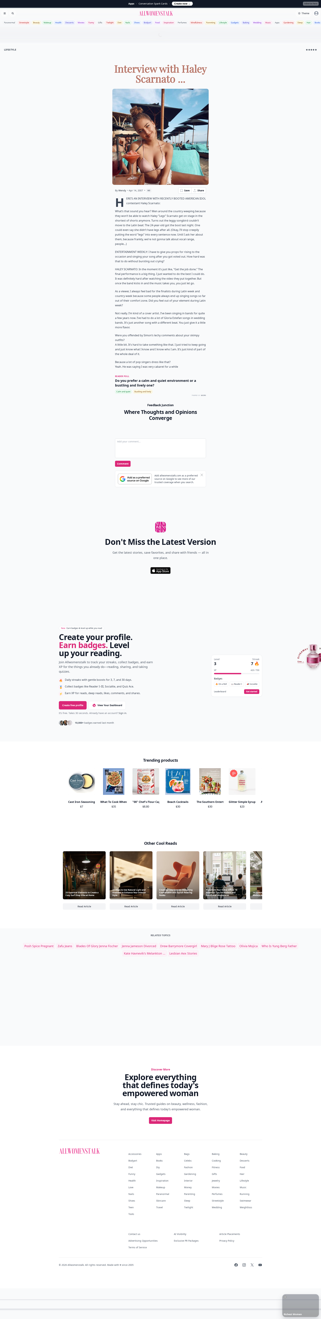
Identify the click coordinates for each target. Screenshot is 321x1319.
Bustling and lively (142, 391)
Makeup (47, 22)
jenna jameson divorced (139, 946)
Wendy (122, 190)
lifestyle (10, 49)
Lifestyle (223, 22)
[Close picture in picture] (285, 1297)
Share (200, 190)
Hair (309, 22)
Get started (251, 691)
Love (130, 1187)
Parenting (210, 22)
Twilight (110, 22)
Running (244, 1194)
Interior (188, 1180)
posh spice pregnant (39, 946)
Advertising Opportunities (143, 1240)
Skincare (161, 1200)
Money (188, 1187)
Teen (131, 1207)
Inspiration (169, 22)
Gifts (100, 22)
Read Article (92, 907)
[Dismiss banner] (201, 475)
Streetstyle (24, 22)
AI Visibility (180, 1234)
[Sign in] (316, 13)
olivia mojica (248, 946)
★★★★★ (311, 49)
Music (268, 22)
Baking (246, 22)
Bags (187, 1154)
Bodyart (147, 22)
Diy (158, 1167)
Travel (159, 1207)
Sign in (122, 713)
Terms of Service (137, 1247)
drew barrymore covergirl (178, 946)
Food (157, 22)
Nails (127, 22)
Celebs (188, 1160)
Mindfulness (196, 22)
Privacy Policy (226, 1240)
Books (159, 1160)
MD (148, 190)
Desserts (69, 22)
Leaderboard (220, 691)
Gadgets (235, 22)
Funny (91, 22)
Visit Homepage (160, 1120)
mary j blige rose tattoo (218, 946)
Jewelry (216, 1180)
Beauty (36, 22)
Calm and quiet (123, 391)
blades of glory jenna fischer (97, 946)
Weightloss (246, 1207)
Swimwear (245, 1200)
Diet (119, 22)
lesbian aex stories (183, 953)
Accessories (134, 1154)
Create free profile (72, 705)
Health (58, 22)
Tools (131, 1214)
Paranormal (9, 22)
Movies (81, 22)
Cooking (216, 1160)
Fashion (188, 1167)
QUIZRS (203, 395)
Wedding (257, 22)
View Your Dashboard (109, 705)
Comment (123, 463)
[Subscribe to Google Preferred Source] (135, 479)
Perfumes (182, 22)
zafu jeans (65, 946)
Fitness (216, 1167)
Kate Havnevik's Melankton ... (144, 953)
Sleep (300, 22)
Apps (277, 22)
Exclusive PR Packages (186, 1240)
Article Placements (229, 1234)
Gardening (288, 22)
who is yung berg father (279, 946)
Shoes (137, 22)
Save (187, 190)
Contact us (134, 1234)
